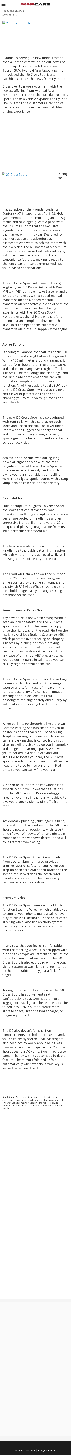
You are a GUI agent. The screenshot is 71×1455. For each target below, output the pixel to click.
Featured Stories (13, 11)
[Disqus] (35, 1159)
